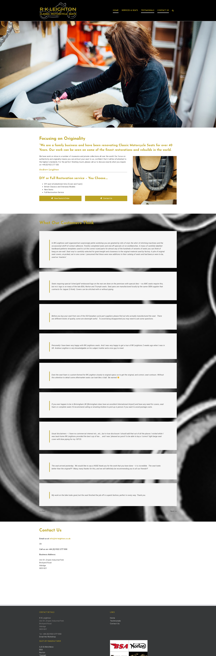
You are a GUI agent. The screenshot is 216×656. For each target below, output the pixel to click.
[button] (173, 10)
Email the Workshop (47, 637)
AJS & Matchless (46, 647)
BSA (41, 649)
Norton (42, 652)
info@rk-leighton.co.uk (60, 538)
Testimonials (115, 621)
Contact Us (115, 623)
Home (112, 618)
